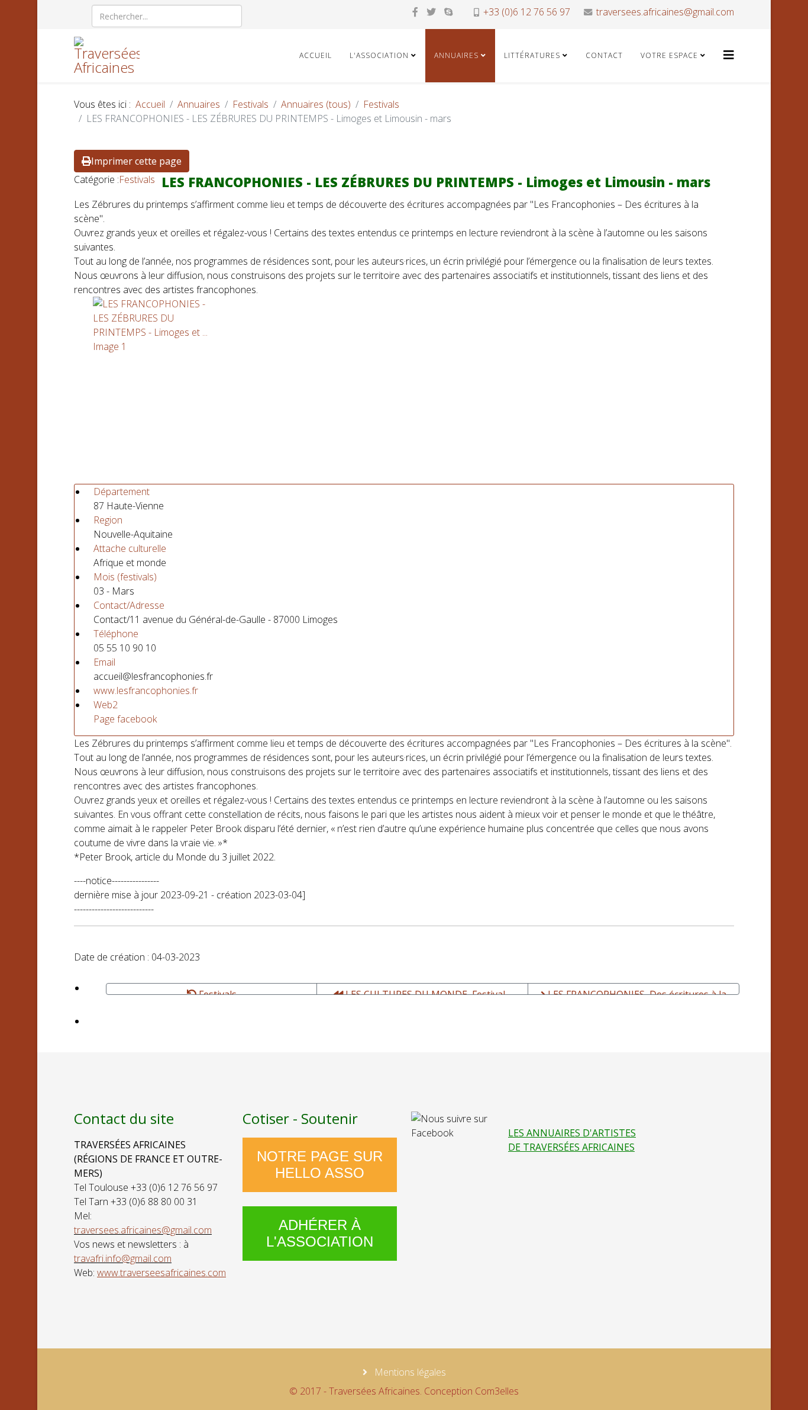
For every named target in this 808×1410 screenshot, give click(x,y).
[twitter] (431, 11)
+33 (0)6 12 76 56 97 (526, 11)
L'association (379, 55)
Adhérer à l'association (319, 1233)
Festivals (250, 104)
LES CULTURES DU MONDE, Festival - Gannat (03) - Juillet (427, 991)
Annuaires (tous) (316, 104)
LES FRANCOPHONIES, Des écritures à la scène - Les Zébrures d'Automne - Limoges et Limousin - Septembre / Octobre (633, 991)
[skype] (448, 11)
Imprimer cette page (136, 161)
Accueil (315, 55)
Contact (604, 55)
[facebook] (415, 11)
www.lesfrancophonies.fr (145, 690)
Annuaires (456, 55)
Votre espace (669, 55)
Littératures (532, 55)
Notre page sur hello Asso (320, 1164)
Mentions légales (409, 1372)
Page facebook (125, 718)
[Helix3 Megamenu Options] (728, 55)
